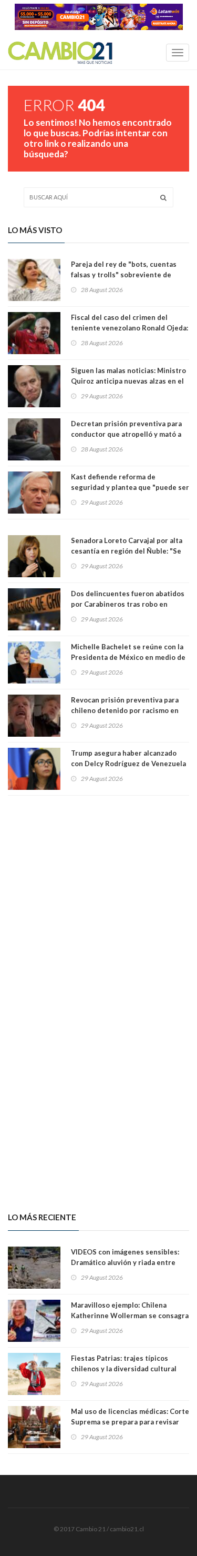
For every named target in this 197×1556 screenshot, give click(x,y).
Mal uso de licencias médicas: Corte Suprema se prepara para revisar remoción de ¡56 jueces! (130, 1422)
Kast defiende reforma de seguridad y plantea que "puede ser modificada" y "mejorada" (130, 487)
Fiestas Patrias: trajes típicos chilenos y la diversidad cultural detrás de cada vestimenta (124, 1368)
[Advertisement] (98, 896)
